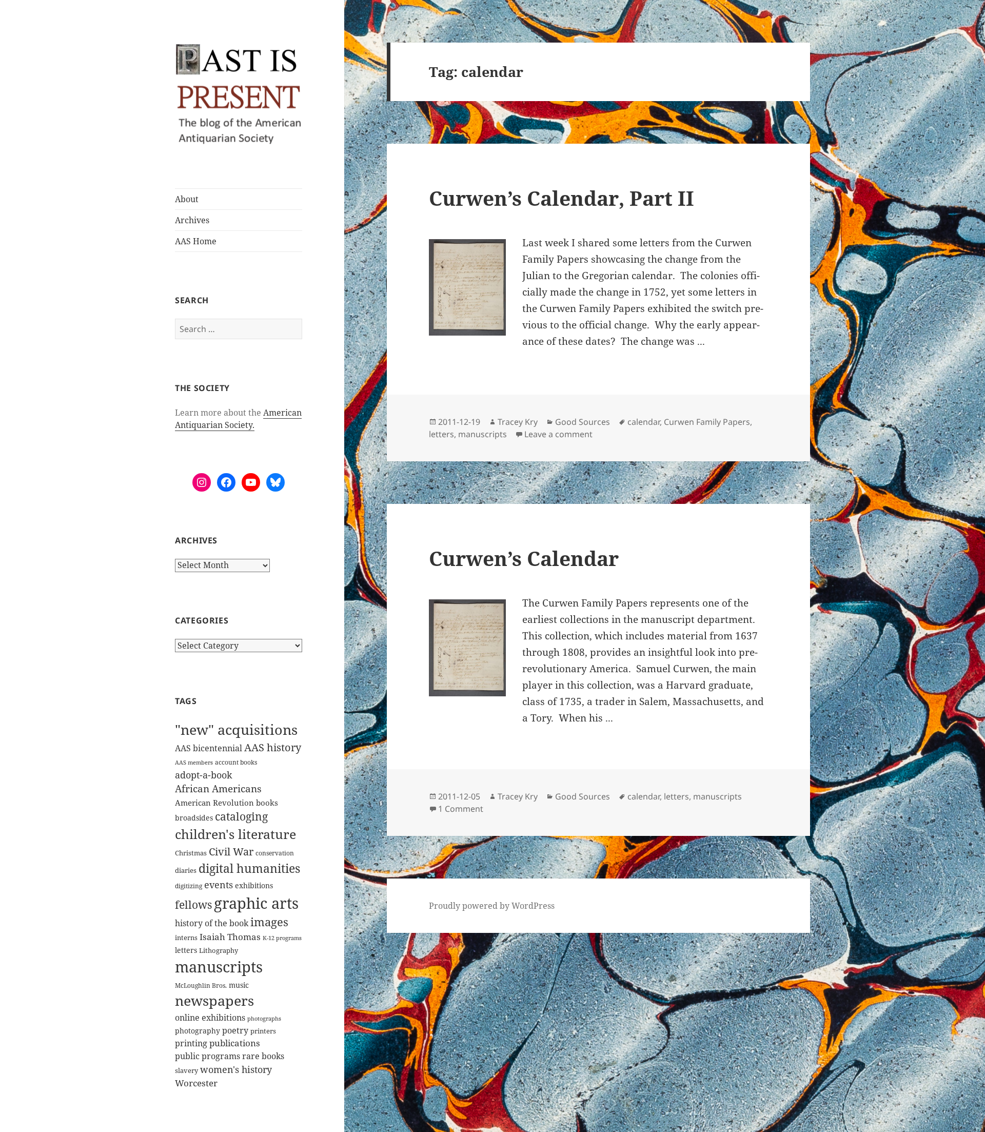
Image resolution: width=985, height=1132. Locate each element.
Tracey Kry (518, 421)
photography (197, 1031)
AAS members (194, 762)
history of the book (211, 923)
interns (186, 937)
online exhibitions (210, 1017)
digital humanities (249, 868)
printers (263, 1031)
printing (191, 1043)
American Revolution (214, 802)
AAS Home (195, 241)
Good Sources (582, 421)
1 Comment (460, 808)
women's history (236, 1069)
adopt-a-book (203, 774)
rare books (263, 1056)
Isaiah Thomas (230, 937)
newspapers (214, 1000)
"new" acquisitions (236, 729)
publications (234, 1043)
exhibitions (254, 885)
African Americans (218, 788)
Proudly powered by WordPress (492, 905)
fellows (193, 904)
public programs (207, 1056)
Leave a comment (558, 434)
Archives (192, 220)
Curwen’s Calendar (524, 558)
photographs (264, 1018)
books (267, 802)
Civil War (231, 851)
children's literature (235, 834)
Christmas (191, 852)
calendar (643, 421)
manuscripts (219, 967)
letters (186, 950)
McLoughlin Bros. (201, 985)
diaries (185, 870)
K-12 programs (282, 938)
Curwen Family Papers (707, 421)
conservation (274, 853)
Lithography (218, 950)
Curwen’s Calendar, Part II (561, 197)
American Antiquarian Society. (238, 419)
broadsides (194, 818)
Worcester (196, 1083)
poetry (235, 1030)
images (269, 921)
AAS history (272, 747)
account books (236, 762)
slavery (186, 1070)
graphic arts (256, 903)
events (218, 884)
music (239, 985)
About (187, 199)
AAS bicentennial (208, 748)
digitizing (188, 886)
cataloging (241, 816)
